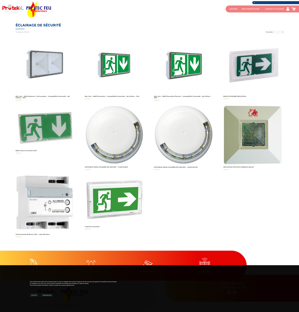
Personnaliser (47, 295)
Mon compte (288, 8)
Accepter (34, 295)
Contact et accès (274, 9)
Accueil (234, 9)
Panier (293, 8)
